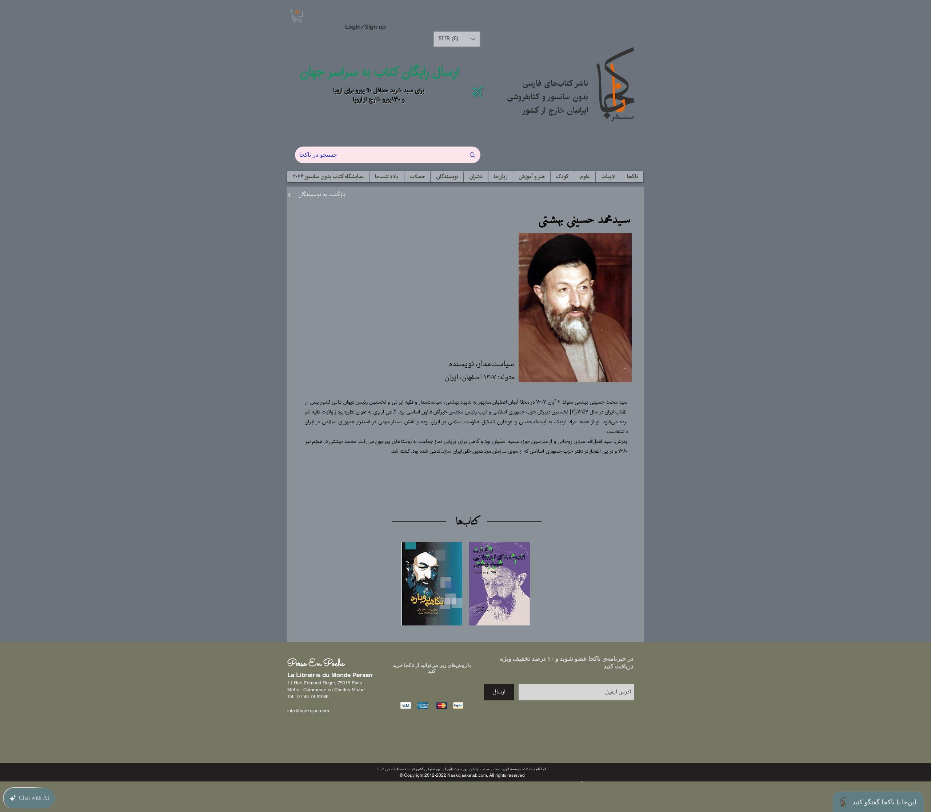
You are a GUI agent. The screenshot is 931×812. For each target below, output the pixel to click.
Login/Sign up (365, 26)
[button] (297, 16)
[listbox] (456, 39)
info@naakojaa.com (308, 710)
